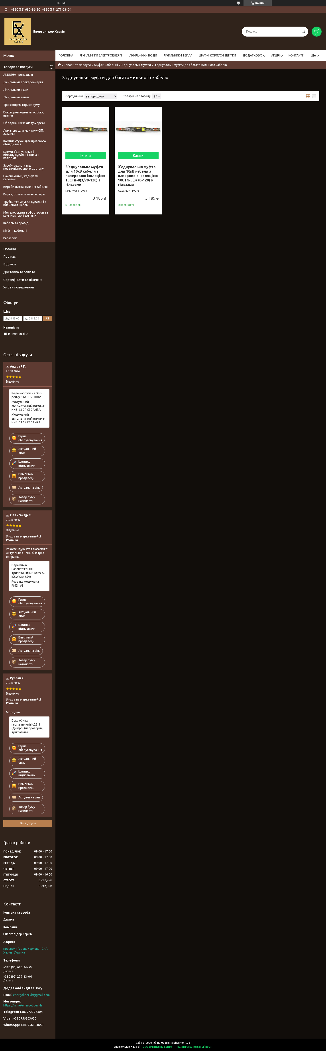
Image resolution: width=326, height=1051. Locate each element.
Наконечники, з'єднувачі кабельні (20, 177)
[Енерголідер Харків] (17, 31)
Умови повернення (18, 287)
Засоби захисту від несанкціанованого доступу (23, 167)
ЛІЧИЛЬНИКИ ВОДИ (143, 55)
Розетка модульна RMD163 (25, 583)
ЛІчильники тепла (16, 97)
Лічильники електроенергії (23, 82)
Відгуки (9, 264)
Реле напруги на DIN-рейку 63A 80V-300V (27, 395)
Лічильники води (15, 89)
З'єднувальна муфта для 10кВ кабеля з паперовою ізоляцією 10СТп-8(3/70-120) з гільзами (85, 176)
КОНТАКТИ (296, 55)
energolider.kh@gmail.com (31, 995)
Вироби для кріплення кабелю (25, 187)
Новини (9, 249)
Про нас (9, 256)
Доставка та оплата (19, 272)
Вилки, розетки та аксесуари (24, 194)
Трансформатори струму (21, 105)
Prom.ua (184, 1042)
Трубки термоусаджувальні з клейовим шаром (24, 203)
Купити (86, 155)
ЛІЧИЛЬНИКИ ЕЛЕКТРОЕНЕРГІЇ (101, 55)
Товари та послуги (77, 65)
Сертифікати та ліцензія (22, 280)
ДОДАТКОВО (252, 55)
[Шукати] (303, 32)
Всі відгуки (28, 823)
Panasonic (10, 238)
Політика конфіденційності (194, 1046)
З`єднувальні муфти (136, 65)
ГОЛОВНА (66, 55)
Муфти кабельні (106, 65)
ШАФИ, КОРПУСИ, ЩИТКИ (217, 55)
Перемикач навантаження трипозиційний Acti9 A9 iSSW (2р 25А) (28, 571)
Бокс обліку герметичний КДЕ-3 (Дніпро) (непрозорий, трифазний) (27, 726)
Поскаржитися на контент (158, 1046)
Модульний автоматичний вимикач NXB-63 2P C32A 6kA (28, 405)
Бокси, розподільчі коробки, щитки (23, 114)
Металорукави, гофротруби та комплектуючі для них (25, 214)
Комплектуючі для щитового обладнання (24, 142)
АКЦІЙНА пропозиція (18, 74)
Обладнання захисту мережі (24, 123)
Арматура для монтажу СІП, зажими (23, 132)
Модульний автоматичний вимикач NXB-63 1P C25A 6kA (28, 418)
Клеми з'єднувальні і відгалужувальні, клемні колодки (21, 155)
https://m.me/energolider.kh (22, 1005)
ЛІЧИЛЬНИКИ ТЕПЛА (178, 55)
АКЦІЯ (275, 55)
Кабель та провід (16, 223)
